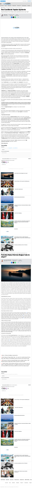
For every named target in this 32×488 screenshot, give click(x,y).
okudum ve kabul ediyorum (9, 158)
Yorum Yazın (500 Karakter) (5, 151)
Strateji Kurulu (22, 479)
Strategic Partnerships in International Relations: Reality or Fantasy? (22, 205)
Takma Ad (2, 373)
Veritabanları (24, 5)
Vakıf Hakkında (3, 479)
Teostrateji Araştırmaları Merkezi (9, 7)
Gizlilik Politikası (27, 479)
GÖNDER (29, 158)
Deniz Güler (16, 447)
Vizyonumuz (12, 479)
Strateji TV (19, 5)
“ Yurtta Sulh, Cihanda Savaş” (18, 189)
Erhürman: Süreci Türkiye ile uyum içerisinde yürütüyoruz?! (20, 471)
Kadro (6, 5)
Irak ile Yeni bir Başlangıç (18, 431)
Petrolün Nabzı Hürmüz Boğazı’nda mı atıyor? (21, 173)
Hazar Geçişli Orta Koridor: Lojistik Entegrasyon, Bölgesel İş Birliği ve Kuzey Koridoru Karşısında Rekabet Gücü (22, 237)
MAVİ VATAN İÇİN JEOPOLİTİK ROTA (19, 415)
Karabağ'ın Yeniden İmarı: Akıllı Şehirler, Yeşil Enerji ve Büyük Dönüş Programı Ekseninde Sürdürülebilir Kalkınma (22, 222)
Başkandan (7, 479)
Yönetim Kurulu (16, 479)
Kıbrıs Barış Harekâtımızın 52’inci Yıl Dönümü (20, 244)
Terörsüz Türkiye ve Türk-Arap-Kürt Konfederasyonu (21, 181)
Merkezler (9, 5)
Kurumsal (2, 5)
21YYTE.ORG (3, 7)
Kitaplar (29, 5)
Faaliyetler (14, 5)
